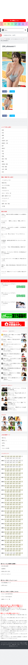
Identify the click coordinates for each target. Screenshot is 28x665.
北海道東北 (15, 24)
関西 (12, 24)
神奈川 (3, 148)
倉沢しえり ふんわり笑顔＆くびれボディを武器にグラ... (12, 364)
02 (7, 456)
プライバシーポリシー (6, 574)
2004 (2, 549)
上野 (3, 138)
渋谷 (3, 132)
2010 (2, 523)
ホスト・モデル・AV (6, 193)
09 (10, 470)
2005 (2, 544)
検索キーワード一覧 (6, 599)
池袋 (3, 135)
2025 (2, 460)
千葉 (3, 153)
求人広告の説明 (5, 566)
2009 (2, 528)
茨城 (3, 156)
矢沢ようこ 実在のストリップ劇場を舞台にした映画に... (12, 373)
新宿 (3, 130)
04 (13, 456)
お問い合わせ (4, 585)
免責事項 (3, 568)
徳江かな (4, 437)
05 (16, 456)
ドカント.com (23, 643)
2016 (2, 498)
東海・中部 (4, 159)
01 (4, 456)
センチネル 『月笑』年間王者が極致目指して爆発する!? (13, 247)
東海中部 (8, 24)
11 (15, 470)
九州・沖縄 (4, 169)
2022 (2, 473)
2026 (2, 456)
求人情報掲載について (6, 582)
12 (18, 462)
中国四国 (19, 24)
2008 (2, 532)
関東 (5, 24)
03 (10, 456)
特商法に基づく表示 (6, 571)
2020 (2, 481)
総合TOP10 (11, 331)
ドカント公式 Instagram (7, 596)
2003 (2, 553)
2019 (2, 486)
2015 (2, 502)
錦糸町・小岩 (5, 143)
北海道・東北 (5, 164)
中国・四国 (4, 166)
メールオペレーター (6, 180)
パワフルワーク (5, 190)
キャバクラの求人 (6, 185)
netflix (3, 443)
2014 (2, 507)
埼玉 (3, 151)
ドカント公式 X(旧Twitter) (7, 593)
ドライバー (4, 201)
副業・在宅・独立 (6, 203)
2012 (2, 515)
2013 (2, 511)
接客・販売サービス (6, 196)
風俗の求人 (4, 182)
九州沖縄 (23, 24)
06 (19, 456)
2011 (2, 519)
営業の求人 (4, 188)
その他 (3, 206)
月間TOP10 (4, 331)
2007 (2, 536)
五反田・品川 (5, 140)
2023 (2, 469)
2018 (2, 490)
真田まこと (4, 440)
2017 (2, 494)
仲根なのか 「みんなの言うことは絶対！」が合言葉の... (12, 359)
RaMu (3, 445)
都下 (3, 146)
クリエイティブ (5, 198)
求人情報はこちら (14, 20)
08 (7, 470)
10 (13, 470)
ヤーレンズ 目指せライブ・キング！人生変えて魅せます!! (13, 271)
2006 (2, 540)
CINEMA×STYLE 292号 (9, 35)
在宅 (3, 172)
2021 (2, 477)
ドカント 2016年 (5, 448)
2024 (2, 465)
